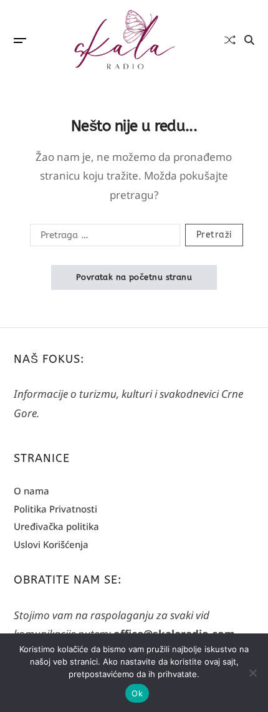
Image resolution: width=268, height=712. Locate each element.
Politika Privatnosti (55, 509)
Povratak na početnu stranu (134, 277)
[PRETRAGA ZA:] (102, 237)
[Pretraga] (249, 40)
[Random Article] (230, 40)
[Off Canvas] (20, 40)
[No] (252, 672)
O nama (31, 490)
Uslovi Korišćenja (51, 544)
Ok (137, 693)
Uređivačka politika (56, 526)
